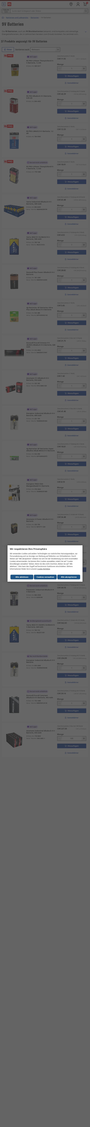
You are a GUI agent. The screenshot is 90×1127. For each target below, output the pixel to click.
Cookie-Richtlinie (43, 569)
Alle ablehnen (21, 577)
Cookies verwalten (45, 577)
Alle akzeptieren (69, 577)
